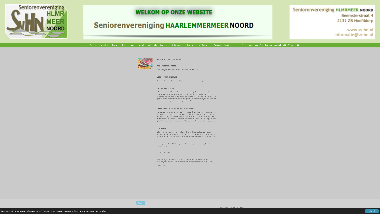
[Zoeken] (298, 45)
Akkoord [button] (372, 211)
